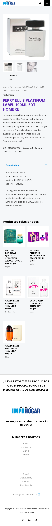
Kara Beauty (26, 485)
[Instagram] (22, 520)
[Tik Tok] (36, 520)
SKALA (26, 474)
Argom (26, 454)
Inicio (5, 87)
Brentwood (26, 447)
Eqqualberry (26, 478)
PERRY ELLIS (17, 151)
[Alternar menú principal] (47, 3)
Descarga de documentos (24, 494)
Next (11, 79)
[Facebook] (16, 520)
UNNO (26, 451)
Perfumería (15, 87)
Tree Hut (26, 481)
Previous (13, 75)
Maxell (26, 443)
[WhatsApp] (29, 520)
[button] (40, 3)
